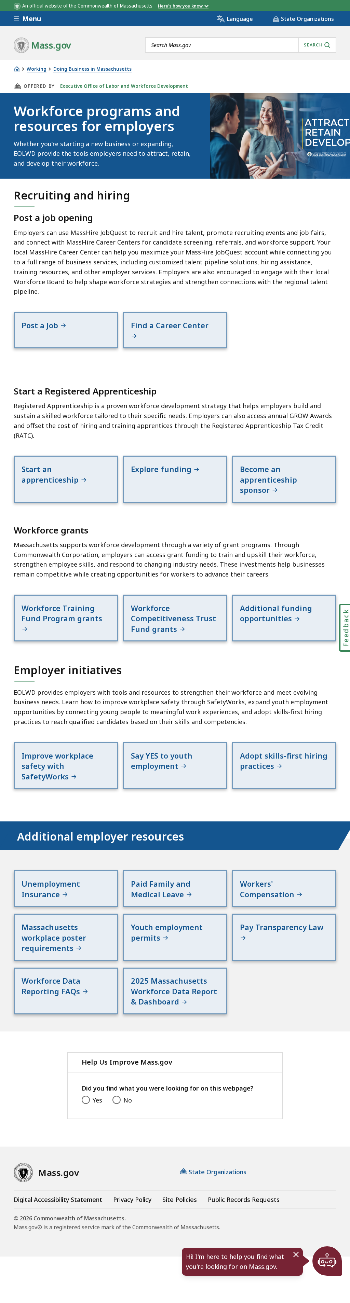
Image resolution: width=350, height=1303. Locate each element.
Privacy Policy (132, 1199)
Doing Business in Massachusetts (92, 69)
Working (36, 69)
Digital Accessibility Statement (58, 1199)
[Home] (17, 68)
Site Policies (179, 1199)
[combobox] (240, 45)
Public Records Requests (244, 1199)
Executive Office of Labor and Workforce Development (124, 86)
